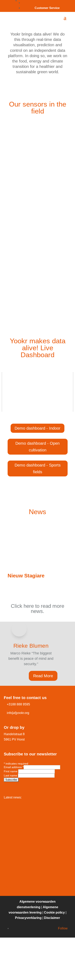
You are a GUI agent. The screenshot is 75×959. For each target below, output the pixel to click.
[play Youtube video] (37, 392)
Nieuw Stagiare (26, 576)
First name (11, 771)
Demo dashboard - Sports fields (38, 468)
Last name (11, 775)
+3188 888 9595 (18, 704)
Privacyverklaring (28, 918)
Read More (43, 676)
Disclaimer (52, 918)
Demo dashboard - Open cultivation (37, 446)
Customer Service (47, 8)
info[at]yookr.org (18, 713)
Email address (14, 767)
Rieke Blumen (31, 646)
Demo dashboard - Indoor (37, 428)
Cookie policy (54, 912)
